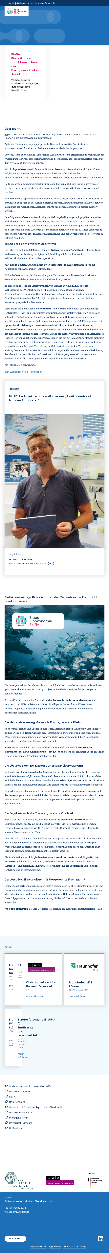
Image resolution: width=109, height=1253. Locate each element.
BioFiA (12, 1096)
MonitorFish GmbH (19, 1091)
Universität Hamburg (20, 1123)
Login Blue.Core (39, 1246)
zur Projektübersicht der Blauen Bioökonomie (78, 20)
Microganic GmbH (19, 1117)
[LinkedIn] (100, 1239)
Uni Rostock (15, 1128)
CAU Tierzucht (17, 1102)
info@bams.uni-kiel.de (17, 1212)
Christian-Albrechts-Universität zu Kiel (30, 1086)
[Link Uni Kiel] (60, 1180)
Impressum (55, 1246)
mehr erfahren (34, 996)
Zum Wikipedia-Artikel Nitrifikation (23, 371)
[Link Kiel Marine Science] (20, 1180)
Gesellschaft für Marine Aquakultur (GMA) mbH (35, 1107)
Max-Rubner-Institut (20, 1112)
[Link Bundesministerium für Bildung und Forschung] (94, 1180)
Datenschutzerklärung (74, 1246)
